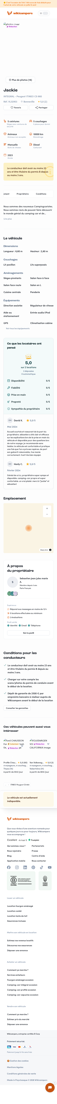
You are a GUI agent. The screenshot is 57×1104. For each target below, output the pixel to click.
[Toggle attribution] (50, 550)
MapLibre (44, 550)
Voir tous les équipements (18, 328)
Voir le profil (28, 633)
